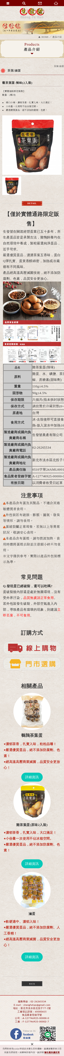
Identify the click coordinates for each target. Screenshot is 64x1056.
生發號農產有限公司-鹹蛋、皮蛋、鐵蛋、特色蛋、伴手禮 (32, 13)
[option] (32, 145)
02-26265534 (38, 1001)
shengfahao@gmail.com (36, 1005)
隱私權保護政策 (52, 1052)
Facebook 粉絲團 (23, 1034)
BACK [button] (32, 984)
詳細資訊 (32, 777)
